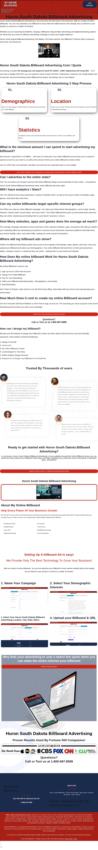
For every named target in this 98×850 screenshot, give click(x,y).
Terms (75, 839)
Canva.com (6, 345)
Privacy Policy (69, 839)
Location (61, 101)
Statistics (29, 130)
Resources (67, 794)
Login (73, 794)
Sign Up (78, 794)
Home (51, 792)
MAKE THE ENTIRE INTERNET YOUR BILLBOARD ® (7, 11)
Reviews (90, 792)
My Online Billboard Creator (13, 349)
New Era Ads (83, 792)
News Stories (75, 792)
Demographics (18, 101)
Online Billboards (59, 792)
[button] (51, 2)
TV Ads (67, 792)
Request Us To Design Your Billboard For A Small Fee (24, 358)
